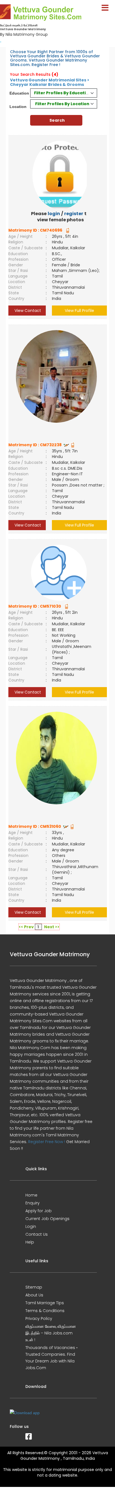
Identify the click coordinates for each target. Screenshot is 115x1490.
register (73, 213)
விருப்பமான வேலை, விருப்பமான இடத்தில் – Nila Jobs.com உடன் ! (50, 1333)
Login (30, 1226)
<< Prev (26, 927)
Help (29, 1242)
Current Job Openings (47, 1218)
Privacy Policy (38, 1318)
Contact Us (36, 1234)
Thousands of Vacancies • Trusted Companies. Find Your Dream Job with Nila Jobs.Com (51, 1358)
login (54, 213)
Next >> (51, 927)
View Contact (27, 310)
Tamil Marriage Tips (44, 1303)
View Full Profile (79, 310)
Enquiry (32, 1203)
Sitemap (33, 1287)
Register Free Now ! (46, 1141)
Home (31, 1195)
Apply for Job (38, 1211)
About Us (34, 1295)
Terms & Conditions (44, 1310)
